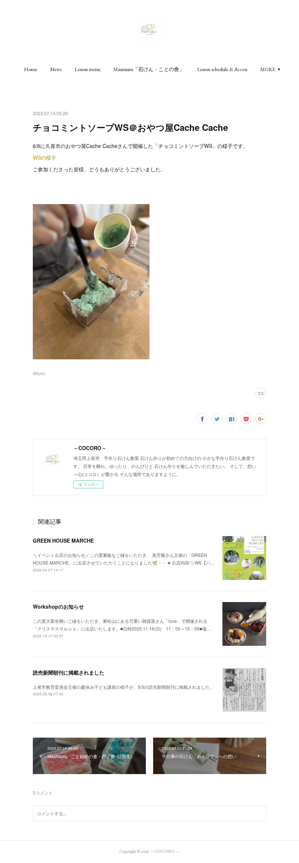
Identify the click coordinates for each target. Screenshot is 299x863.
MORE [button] (267, 69)
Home (30, 69)
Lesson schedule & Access (222, 69)
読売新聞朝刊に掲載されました (68, 672)
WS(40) (39, 373)
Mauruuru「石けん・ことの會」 (148, 69)
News (56, 69)
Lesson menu (87, 69)
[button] (30, 69)
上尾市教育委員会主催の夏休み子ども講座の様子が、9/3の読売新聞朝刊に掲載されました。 (123, 687)
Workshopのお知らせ (58, 606)
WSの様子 (44, 157)
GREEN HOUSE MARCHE (63, 540)
